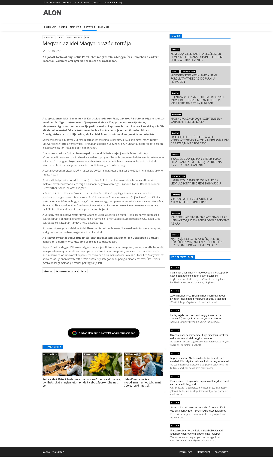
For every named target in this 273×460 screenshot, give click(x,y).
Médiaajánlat (203, 451)
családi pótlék (82, 2)
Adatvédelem (221, 451)
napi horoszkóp (52, 2)
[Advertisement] (137, 90)
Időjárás (96, 2)
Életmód (103, 26)
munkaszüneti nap (113, 2)
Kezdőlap (50, 26)
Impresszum (185, 451)
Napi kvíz (67, 2)
